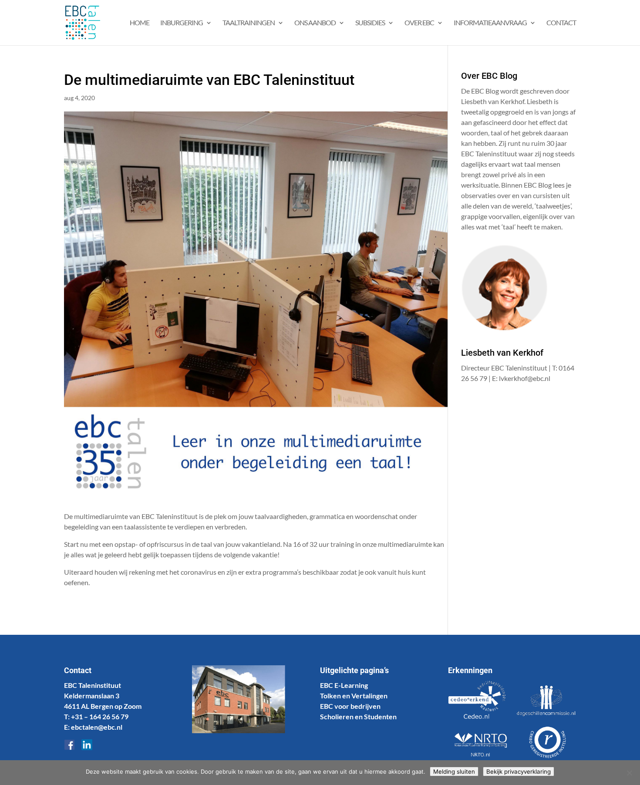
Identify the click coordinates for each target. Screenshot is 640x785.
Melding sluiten (454, 771)
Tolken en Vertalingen (353, 695)
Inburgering (181, 23)
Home (139, 23)
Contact (561, 23)
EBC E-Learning (344, 685)
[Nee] (629, 772)
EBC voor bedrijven (350, 706)
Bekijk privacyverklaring (518, 771)
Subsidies (370, 23)
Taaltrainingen (248, 23)
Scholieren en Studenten (358, 716)
